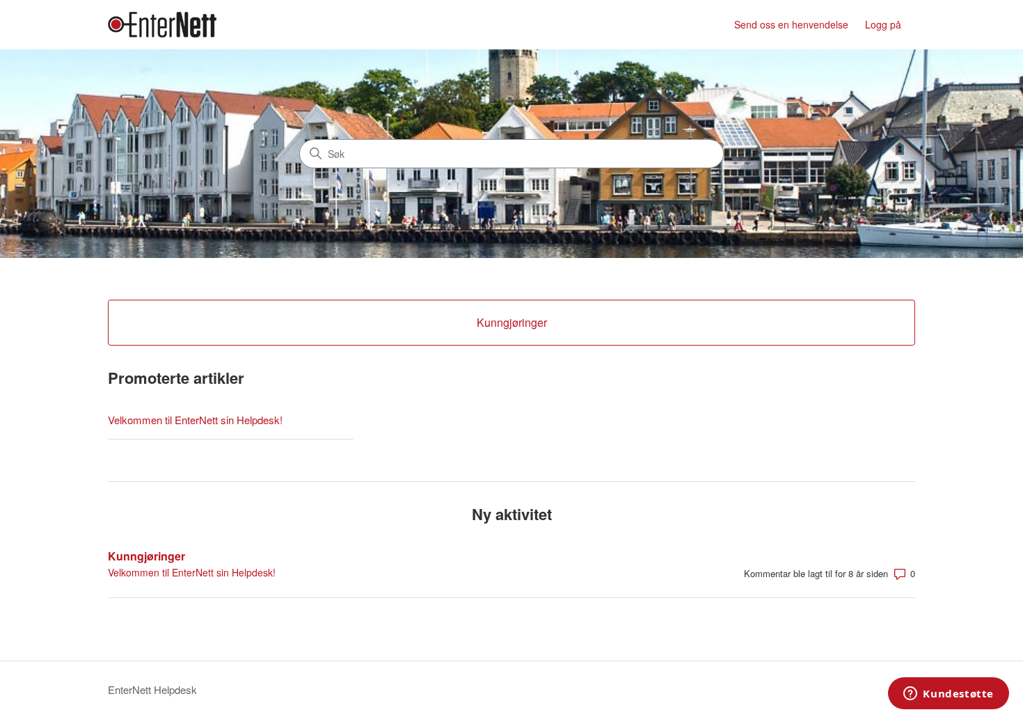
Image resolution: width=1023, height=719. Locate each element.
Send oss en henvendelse (791, 24)
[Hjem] (162, 25)
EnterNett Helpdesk (152, 689)
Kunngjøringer (146, 556)
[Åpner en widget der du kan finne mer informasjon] (948, 694)
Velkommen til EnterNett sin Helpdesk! (195, 419)
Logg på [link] (883, 24)
